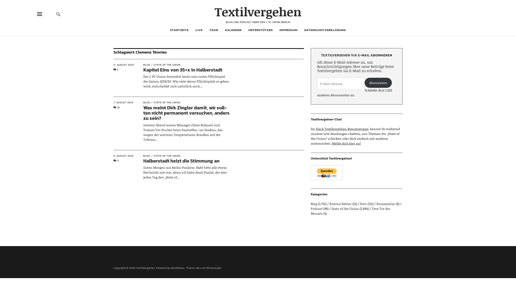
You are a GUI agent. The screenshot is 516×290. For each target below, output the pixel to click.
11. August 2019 (123, 65)
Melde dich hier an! (346, 143)
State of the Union (167, 65)
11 (118, 161)
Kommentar (386, 203)
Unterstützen (260, 30)
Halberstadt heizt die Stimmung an (181, 160)
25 (118, 107)
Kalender (233, 30)
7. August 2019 (123, 102)
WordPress (178, 268)
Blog (146, 65)
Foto (363, 203)
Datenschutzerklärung (325, 30)
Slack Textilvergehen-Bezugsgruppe (342, 128)
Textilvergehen (258, 11)
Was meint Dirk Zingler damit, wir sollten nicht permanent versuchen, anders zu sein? (186, 113)
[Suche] (58, 14)
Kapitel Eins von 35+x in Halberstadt (182, 69)
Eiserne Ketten (341, 203)
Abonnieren (378, 82)
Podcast (316, 208)
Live (199, 30)
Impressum (289, 30)
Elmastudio (214, 268)
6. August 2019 (123, 156)
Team (213, 30)
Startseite (179, 30)
